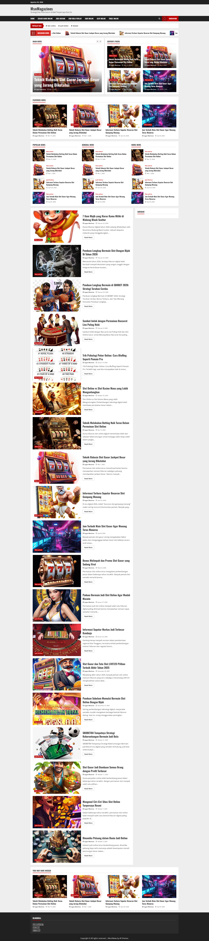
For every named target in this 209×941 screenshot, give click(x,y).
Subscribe (173, 18)
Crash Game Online (45, 18)
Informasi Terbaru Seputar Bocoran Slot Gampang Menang (98, 33)
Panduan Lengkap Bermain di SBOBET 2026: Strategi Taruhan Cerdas (57, 295)
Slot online (101, 18)
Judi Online (89, 18)
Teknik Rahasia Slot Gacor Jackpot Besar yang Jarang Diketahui (158, 60)
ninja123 (36, 927)
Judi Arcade (60, 18)
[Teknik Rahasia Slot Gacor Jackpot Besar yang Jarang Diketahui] (86, 116)
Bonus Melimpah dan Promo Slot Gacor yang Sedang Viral (57, 571)
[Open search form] (159, 18)
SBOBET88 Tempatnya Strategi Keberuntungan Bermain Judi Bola (57, 743)
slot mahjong (38, 924)
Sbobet (75, 26)
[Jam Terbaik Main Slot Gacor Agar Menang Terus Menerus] (159, 116)
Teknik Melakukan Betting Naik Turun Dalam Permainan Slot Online (123, 60)
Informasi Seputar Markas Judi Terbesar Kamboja (57, 640)
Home (32, 18)
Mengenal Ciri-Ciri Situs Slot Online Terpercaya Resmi (57, 812)
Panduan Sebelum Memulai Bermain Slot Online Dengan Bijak (57, 709)
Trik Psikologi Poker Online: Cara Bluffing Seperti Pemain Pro (57, 364)
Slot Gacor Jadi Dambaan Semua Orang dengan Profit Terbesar (57, 778)
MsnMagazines (41, 8)
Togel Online (114, 18)
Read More (89, 237)
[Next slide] (100, 41)
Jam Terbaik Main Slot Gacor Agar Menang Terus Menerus (148, 33)
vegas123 (36, 930)
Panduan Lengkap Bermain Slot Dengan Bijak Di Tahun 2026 (57, 261)
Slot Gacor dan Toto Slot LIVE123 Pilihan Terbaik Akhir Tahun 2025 (57, 674)
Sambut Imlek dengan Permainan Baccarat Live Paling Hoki (57, 330)
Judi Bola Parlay (75, 18)
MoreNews (112, 938)
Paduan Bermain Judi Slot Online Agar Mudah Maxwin (57, 605)
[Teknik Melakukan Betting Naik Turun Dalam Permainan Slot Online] (50, 116)
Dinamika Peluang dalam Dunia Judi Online (57, 846)
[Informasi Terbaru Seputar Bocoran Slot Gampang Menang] (67, 69)
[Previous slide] (97, 41)
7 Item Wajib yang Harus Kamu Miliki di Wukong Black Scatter (57, 226)
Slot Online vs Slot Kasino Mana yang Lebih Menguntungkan (57, 399)
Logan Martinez (41, 89)
